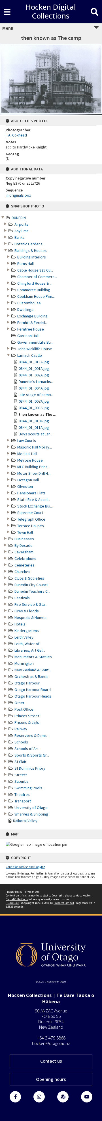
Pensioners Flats (31, 493)
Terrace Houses (30, 525)
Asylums (21, 230)
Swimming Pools (28, 787)
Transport (22, 801)
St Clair (20, 761)
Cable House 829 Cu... (35, 270)
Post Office (23, 709)
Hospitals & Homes (30, 617)
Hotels (20, 624)
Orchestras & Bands (31, 676)
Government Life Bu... (35, 342)
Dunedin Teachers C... (32, 591)
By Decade (23, 545)
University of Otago (31, 807)
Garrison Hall (28, 335)
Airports (21, 224)
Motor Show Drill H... (33, 473)
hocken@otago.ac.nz (51, 1043)
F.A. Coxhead (16, 135)
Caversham (23, 552)
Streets (20, 774)
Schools (21, 742)
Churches (22, 571)
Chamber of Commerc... (37, 276)
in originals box (18, 195)
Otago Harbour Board (32, 689)
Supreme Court (30, 512)
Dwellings (25, 309)
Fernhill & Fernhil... (32, 322)
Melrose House (30, 460)
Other (19, 702)
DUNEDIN (19, 217)
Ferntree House (30, 329)
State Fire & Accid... (33, 499)
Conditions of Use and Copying (25, 867)
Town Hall (25, 532)
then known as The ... (37, 414)
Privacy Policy (14, 892)
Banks (19, 237)
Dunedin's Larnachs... (36, 381)
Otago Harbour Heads (32, 696)
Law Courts (26, 440)
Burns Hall (25, 263)
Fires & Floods (26, 611)
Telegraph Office (31, 519)
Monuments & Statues (33, 656)
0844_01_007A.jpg (34, 401)
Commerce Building (33, 289)
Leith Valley (23, 637)
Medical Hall (27, 453)
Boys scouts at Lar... (35, 434)
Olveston (25, 486)
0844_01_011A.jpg (34, 427)
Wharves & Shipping (31, 814)
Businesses (24, 538)
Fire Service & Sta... (30, 604)
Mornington (24, 663)
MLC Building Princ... (33, 466)
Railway (20, 728)
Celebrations (25, 558)
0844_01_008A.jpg (34, 407)
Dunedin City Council (31, 584)
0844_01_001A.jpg (34, 368)
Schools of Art (26, 748)
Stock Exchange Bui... (35, 506)
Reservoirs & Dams (30, 735)
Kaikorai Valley (25, 820)
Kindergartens (26, 630)
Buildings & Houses (30, 250)
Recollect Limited (64, 903)
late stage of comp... (36, 394)
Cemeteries (24, 565)
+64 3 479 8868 (51, 1038)
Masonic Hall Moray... (34, 447)
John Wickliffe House (34, 348)
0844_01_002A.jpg (34, 375)
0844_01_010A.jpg (34, 420)
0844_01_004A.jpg (34, 388)
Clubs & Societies (29, 578)
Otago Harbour (27, 683)
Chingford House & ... (34, 283)
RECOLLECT (12, 903)
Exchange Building (32, 316)
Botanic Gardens (28, 243)
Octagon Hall (28, 479)
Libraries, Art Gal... (29, 650)
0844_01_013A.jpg (34, 361)
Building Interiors (31, 257)
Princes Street (26, 715)
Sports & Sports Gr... (31, 755)
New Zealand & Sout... (32, 669)
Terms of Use (31, 892)
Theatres (22, 794)
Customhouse (29, 302)
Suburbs (21, 781)
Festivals (22, 597)
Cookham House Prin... (36, 296)
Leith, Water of (26, 643)
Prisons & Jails (26, 722)
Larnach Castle (29, 355)
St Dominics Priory (29, 768)
